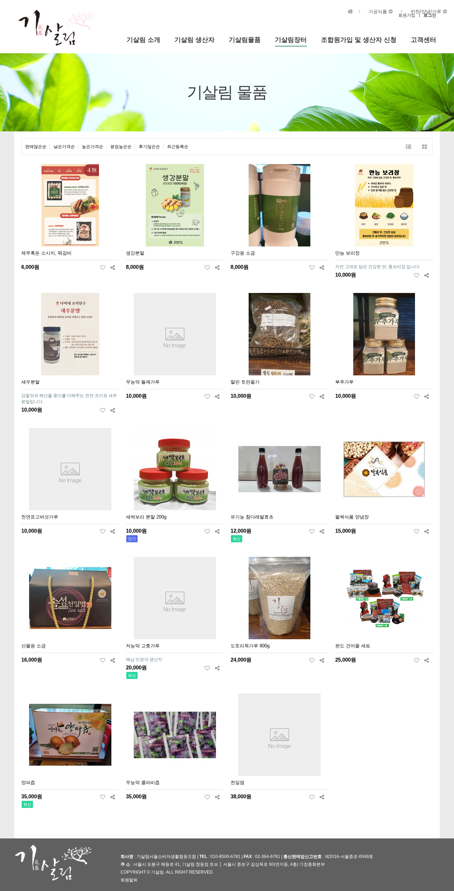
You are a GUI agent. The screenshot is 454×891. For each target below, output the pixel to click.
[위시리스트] (102, 267)
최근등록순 (177, 146)
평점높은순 (121, 146)
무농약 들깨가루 (143, 382)
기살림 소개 (143, 39)
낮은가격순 (64, 146)
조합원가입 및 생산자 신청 (359, 39)
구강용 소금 (243, 253)
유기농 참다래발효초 (252, 517)
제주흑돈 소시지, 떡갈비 (46, 253)
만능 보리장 (347, 253)
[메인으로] (350, 12)
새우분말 (30, 382)
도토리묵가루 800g (250, 645)
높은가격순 (92, 146)
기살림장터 (291, 39)
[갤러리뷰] (424, 147)
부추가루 (344, 382)
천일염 (237, 782)
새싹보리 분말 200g (146, 517)
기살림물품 (245, 39)
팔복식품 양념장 (352, 517)
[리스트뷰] (408, 147)
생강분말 (135, 253)
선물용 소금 (33, 645)
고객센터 (423, 39)
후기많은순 (149, 146)
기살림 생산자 (195, 39)
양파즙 (28, 782)
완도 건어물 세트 (352, 645)
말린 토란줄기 (245, 382)
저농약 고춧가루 (143, 645)
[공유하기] (112, 267)
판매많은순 (35, 146)
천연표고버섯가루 (39, 517)
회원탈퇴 (129, 880)
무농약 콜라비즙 (143, 782)
